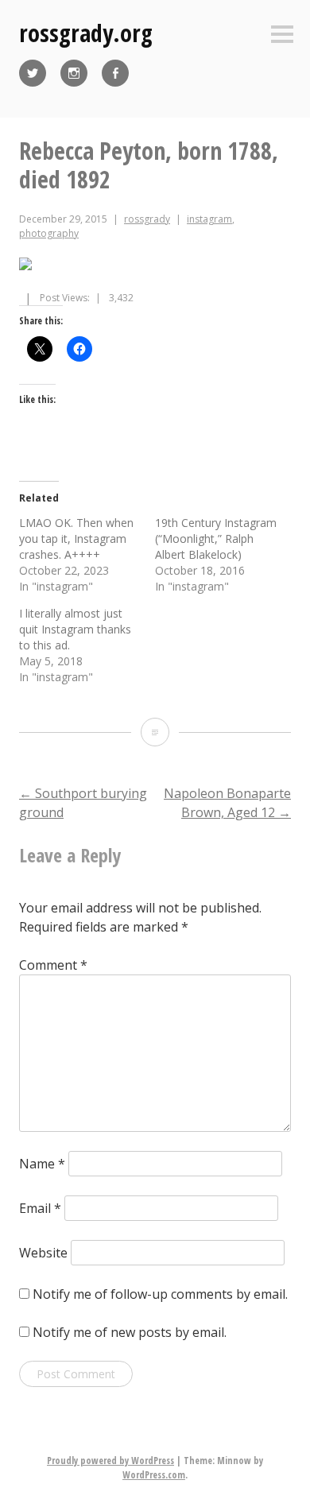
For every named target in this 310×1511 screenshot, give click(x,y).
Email (40, 1208)
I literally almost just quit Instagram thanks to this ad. (75, 629)
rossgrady (147, 219)
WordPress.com (153, 1475)
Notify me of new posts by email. (130, 1332)
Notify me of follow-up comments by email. (160, 1294)
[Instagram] (74, 73)
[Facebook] (115, 73)
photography (49, 233)
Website (43, 1252)
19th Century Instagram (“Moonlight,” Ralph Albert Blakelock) (216, 538)
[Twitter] (33, 73)
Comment (53, 965)
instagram (209, 219)
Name (42, 1163)
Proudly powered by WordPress (110, 1460)
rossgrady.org (86, 33)
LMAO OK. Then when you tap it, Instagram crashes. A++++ (76, 538)
